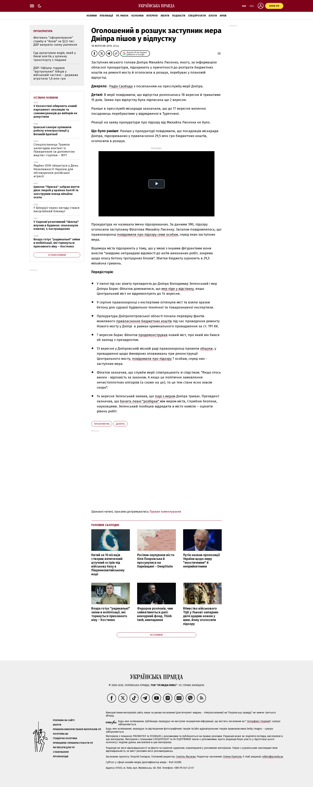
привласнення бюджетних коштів (144, 321)
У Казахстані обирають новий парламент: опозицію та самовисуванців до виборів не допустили (55, 111)
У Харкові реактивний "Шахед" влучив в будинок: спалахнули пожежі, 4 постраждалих (56, 225)
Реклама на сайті (64, 720)
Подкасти (178, 15)
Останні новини (46, 97)
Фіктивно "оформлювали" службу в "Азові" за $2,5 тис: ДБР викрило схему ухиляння (55, 41)
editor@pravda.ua (272, 756)
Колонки (137, 15)
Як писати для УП (64, 747)
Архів (223, 15)
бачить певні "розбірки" (140, 401)
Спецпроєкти (197, 15)
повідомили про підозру (152, 359)
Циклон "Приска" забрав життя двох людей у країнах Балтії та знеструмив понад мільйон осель (57, 192)
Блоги (213, 15)
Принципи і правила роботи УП (73, 743)
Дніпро (120, 424)
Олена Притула (232, 756)
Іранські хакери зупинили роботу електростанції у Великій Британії (52, 130)
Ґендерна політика (65, 738)
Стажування (61, 752)
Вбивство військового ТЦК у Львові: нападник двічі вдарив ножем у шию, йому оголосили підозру (200, 616)
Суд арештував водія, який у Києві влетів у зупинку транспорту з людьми (54, 56)
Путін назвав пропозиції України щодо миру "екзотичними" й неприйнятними (201, 560)
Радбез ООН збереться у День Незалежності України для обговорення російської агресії (56, 171)
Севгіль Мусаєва (185, 756)
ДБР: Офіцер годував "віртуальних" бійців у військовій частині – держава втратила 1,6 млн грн (55, 73)
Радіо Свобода (121, 86)
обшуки (206, 348)
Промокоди (60, 756)
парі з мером (165, 396)
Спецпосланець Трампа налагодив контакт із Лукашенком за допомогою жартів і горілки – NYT (54, 150)
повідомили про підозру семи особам (147, 234)
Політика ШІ (60, 733)
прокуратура (101, 424)
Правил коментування (165, 511)
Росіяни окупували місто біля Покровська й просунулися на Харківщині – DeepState (155, 560)
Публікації (106, 15)
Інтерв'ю (152, 15)
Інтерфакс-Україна (258, 721)
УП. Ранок (122, 15)
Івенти (165, 15)
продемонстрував (153, 335)
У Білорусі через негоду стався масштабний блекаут (56, 209)
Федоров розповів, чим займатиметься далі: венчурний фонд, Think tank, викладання (155, 614)
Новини (92, 15)
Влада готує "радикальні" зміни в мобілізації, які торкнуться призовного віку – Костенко (110, 614)
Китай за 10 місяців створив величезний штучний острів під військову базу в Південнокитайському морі (107, 564)
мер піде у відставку (177, 289)
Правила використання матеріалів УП (77, 729)
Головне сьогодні (105, 525)
